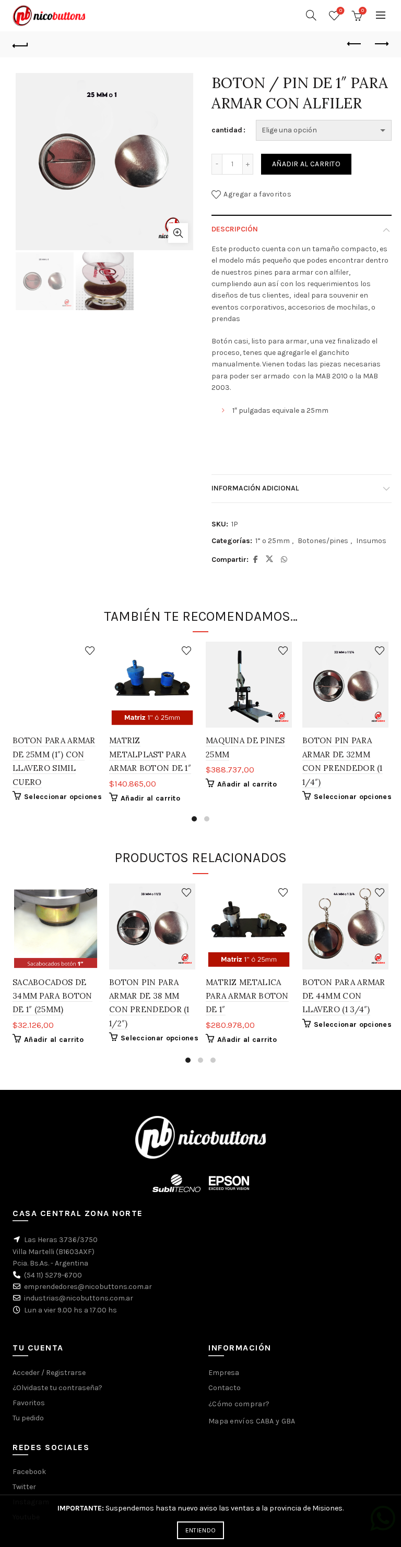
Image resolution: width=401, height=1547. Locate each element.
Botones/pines (323, 540)
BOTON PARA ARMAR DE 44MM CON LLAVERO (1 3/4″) (343, 996)
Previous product (354, 44)
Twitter (24, 1486)
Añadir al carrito (306, 163)
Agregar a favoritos (257, 194)
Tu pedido (28, 1418)
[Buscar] (311, 15)
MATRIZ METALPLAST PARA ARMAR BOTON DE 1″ (150, 754)
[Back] (20, 44)
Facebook (29, 1471)
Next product (381, 44)
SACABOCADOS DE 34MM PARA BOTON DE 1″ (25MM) (52, 996)
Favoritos (340, 11)
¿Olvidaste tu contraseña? (57, 1387)
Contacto (224, 1387)
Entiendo (200, 1530)
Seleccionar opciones (63, 796)
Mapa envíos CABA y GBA (252, 1421)
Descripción (234, 229)
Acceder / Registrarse (49, 1372)
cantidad (226, 130)
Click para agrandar (178, 233)
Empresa (223, 1372)
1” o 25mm (272, 540)
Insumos (371, 540)
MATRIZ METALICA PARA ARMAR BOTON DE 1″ (247, 996)
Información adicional (255, 488)
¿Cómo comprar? (238, 1403)
